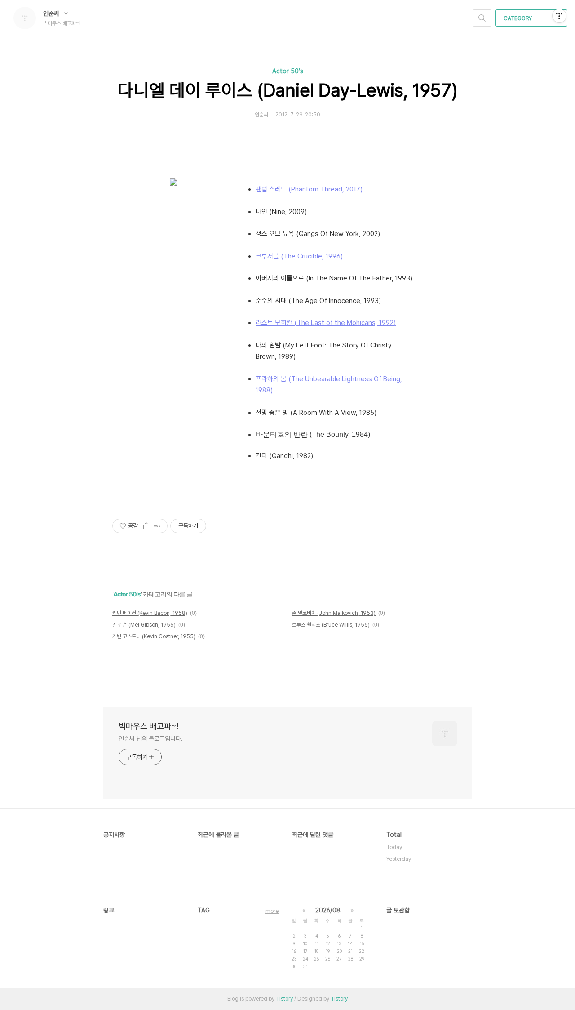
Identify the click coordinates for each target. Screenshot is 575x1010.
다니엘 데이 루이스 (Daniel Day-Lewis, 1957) (288, 90)
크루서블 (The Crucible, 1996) (299, 256)
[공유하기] (146, 526)
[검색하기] (482, 18)
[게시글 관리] (157, 526)
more (272, 911)
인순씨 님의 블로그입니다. (151, 738)
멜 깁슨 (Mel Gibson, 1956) (144, 625)
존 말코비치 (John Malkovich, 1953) (334, 613)
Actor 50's (287, 71)
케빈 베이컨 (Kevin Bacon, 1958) (149, 613)
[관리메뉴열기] (559, 15)
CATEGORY (518, 18)
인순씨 (52, 13)
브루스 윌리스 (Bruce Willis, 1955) (331, 625)
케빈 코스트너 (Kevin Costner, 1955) (153, 636)
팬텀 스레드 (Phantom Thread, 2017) (309, 189)
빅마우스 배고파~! (148, 726)
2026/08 (328, 910)
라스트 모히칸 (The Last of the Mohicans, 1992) (326, 323)
